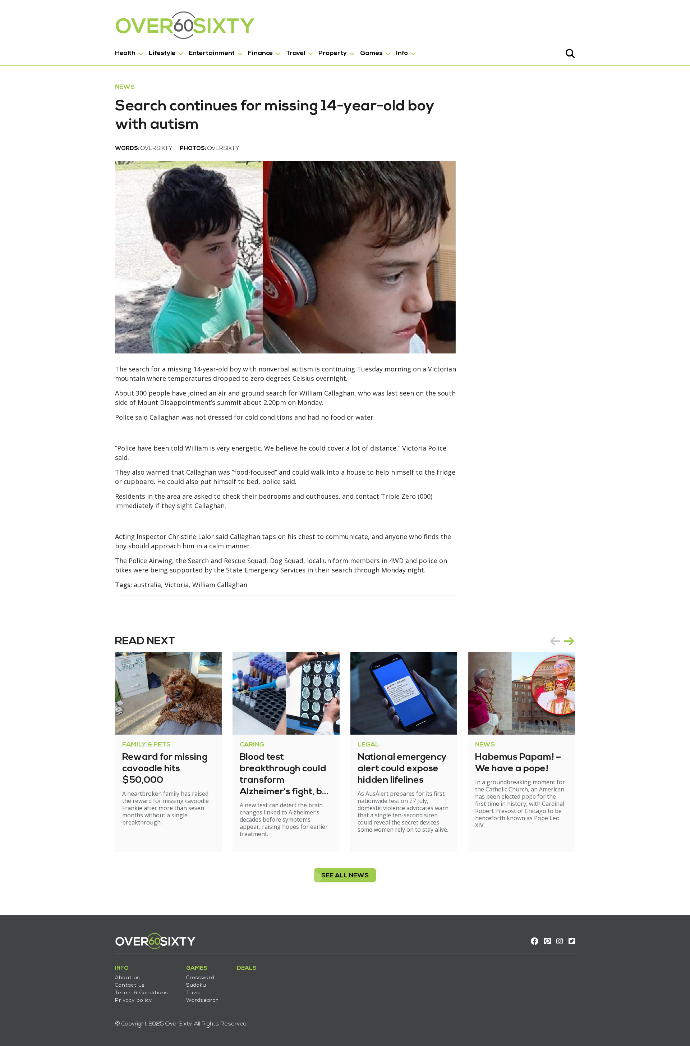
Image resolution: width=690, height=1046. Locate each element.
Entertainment (212, 53)
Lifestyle (162, 53)
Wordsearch (202, 1000)
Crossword (200, 978)
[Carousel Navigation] (562, 641)
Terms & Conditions (141, 993)
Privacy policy (133, 1000)
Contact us (130, 985)
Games (371, 53)
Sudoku (196, 985)
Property (332, 53)
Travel (295, 53)
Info (402, 53)
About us (127, 978)
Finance (260, 53)
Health (125, 53)
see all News (345, 875)
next (569, 641)
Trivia (193, 993)
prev (555, 641)
